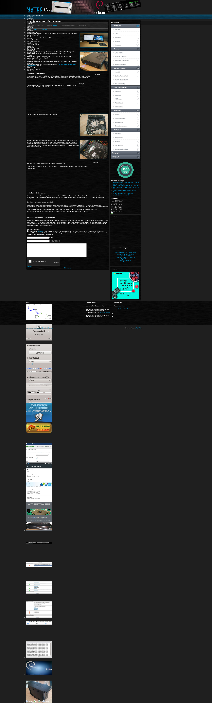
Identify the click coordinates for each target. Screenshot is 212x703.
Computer (44, 30)
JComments (67, 268)
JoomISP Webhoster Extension (125, 257)
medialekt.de (121, 306)
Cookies (44, 328)
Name (51, 237)
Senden (29, 266)
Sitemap (50, 328)
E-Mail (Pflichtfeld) (54, 241)
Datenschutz (40, 231)
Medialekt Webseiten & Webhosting (125, 252)
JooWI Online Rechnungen (125, 254)
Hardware (55, 25)
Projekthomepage (104, 312)
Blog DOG (125, 262)
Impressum (29, 328)
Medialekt (138, 328)
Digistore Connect (125, 256)
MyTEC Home (125, 259)
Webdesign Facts (125, 260)
